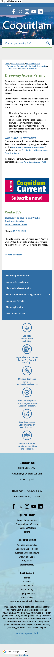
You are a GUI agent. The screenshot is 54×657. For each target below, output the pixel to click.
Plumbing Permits (14, 307)
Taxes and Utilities (27, 528)
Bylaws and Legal (27, 557)
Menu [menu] (8, 5)
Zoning (27, 532)
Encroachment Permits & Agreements (24, 294)
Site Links (27, 572)
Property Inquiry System (27, 524)
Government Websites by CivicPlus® (27, 601)
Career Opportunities (27, 520)
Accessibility (27, 589)
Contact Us (13, 212)
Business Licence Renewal (27, 553)
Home (7, 64)
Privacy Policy (27, 597)
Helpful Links (27, 540)
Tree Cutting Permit (15, 313)
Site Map (27, 581)
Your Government (18, 64)
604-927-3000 (32, 496)
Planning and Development (17, 66)
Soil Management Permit (18, 275)
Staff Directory (27, 565)
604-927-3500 (18, 231)
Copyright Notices (27, 593)
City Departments (33, 64)
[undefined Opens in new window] (27, 190)
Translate (23, 655)
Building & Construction (38, 66)
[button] (48, 43)
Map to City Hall (27, 479)
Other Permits (12, 68)
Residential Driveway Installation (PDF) (28, 147)
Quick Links (27, 515)
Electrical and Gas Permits (18, 288)
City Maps (27, 561)
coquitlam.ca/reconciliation (27, 633)
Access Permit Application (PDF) (31, 162)
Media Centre (27, 585)
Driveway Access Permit (28, 68)
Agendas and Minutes (27, 545)
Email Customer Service (16, 224)
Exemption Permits (15, 301)
